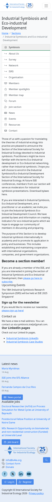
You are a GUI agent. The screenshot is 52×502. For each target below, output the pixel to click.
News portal (14, 397)
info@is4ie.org (14, 460)
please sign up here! (13, 310)
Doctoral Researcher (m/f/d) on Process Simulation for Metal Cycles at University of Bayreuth (25, 410)
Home (5, 33)
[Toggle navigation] (46, 6)
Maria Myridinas (10, 368)
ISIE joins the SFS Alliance (15, 377)
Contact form (13, 463)
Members (13, 83)
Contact (12, 130)
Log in (10, 482)
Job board (12, 442)
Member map (16, 95)
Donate (10, 467)
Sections (16, 33)
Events (12, 118)
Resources (14, 124)
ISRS (11, 71)
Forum (12, 101)
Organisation (15, 77)
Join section (14, 107)
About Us (13, 53)
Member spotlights (19, 89)
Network (13, 65)
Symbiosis (14, 47)
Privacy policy (36, 493)
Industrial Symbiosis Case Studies (24, 341)
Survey (12, 59)
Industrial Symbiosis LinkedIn (22, 338)
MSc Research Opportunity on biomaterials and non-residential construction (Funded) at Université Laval (25, 432)
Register (27, 482)
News (11, 112)
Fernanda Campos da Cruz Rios (19, 387)
